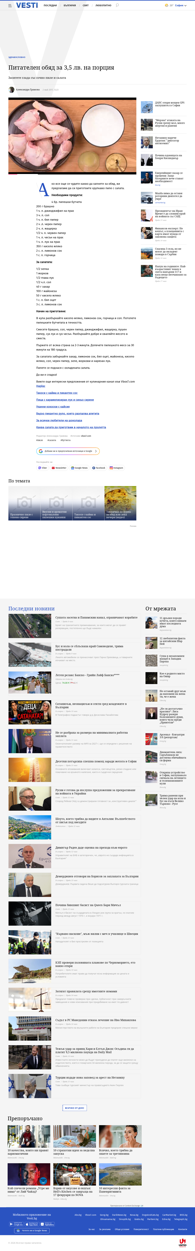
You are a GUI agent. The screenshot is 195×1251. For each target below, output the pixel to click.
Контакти (182, 1229)
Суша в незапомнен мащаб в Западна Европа (172, 658)
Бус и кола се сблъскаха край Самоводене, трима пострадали (89, 647)
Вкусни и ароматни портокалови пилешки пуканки (54, 514)
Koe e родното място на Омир (172, 675)
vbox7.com (86, 436)
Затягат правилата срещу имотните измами (86, 991)
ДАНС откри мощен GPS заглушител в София (169, 104)
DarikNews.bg (119, 1215)
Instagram (118, 468)
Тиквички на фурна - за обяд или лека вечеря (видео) (119, 514)
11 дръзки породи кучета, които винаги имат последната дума (173, 622)
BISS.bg (183, 1215)
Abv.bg (78, 1215)
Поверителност (141, 1229)
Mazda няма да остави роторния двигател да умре (168, 196)
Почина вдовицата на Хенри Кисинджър (168, 157)
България (70, 5)
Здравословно (16, 57)
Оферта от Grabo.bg (64, 679)
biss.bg (157, 185)
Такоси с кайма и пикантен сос (57, 393)
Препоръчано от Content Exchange (125, 1206)
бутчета (66, 440)
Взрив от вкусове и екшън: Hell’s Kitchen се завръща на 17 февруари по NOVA (72, 1191)
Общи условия (122, 1229)
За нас (92, 1229)
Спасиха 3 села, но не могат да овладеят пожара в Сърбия (168, 251)
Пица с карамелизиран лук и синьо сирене (65, 400)
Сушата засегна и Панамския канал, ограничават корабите (96, 617)
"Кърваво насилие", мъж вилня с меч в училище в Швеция (96, 934)
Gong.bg (104, 1215)
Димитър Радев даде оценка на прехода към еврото (91, 847)
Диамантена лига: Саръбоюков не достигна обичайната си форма (173, 756)
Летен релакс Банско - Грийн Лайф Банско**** (87, 675)
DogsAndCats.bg (150, 1215)
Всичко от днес (74, 1108)
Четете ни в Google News (34, 1230)
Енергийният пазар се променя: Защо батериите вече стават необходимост (169, 177)
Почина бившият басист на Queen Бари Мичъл (88, 905)
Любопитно (103, 5)
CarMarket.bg (169, 1215)
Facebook (100, 468)
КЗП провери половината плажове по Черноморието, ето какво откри (95, 964)
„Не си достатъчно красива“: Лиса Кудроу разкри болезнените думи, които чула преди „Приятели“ (171, 715)
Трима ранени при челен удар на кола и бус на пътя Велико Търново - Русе (173, 799)
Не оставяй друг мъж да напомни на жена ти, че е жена (173, 693)
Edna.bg (166, 1219)
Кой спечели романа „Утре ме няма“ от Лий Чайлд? (28, 1189)
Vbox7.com (90, 1215)
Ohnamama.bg (107, 1219)
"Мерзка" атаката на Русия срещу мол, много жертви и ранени (170, 122)
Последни (50, 5)
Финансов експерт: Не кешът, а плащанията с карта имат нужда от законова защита (169, 232)
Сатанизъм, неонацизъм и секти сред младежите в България (91, 705)
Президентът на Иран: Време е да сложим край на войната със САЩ (170, 213)
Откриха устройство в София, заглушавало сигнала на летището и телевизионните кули (173, 778)
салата (52, 440)
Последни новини (31, 608)
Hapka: (40, 386)
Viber (44, 468)
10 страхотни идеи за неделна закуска (74, 1152)
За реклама (105, 1229)
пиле (40, 440)
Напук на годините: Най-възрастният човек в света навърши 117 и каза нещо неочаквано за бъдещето (170, 272)
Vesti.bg (27, 5)
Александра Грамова (28, 89)
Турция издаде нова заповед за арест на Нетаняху (90, 1077)
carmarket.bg (160, 202)
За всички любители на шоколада (59, 420)
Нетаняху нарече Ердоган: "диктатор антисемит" (167, 140)
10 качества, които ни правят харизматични (28, 1152)
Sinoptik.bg (125, 1219)
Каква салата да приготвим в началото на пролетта (71, 427)
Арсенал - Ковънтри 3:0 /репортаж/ (172, 736)
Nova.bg (134, 1215)
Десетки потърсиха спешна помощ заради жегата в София (95, 761)
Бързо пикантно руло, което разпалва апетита (67, 413)
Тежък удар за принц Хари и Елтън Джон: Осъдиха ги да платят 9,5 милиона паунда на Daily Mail (94, 1050)
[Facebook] (187, 1233)
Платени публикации (163, 1229)
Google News (81, 468)
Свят (86, 5)
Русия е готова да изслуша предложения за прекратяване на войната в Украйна (95, 791)
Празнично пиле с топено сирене (21, 516)
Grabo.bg (139, 1219)
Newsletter (61, 468)
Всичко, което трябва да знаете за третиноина (115, 1152)
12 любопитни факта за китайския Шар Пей (172, 641)
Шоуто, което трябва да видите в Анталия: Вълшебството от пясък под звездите (95, 820)
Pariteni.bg (152, 1219)
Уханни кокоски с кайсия (53, 406)
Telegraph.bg (180, 1219)
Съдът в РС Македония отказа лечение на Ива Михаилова (95, 1020)
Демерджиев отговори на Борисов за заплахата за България (96, 876)
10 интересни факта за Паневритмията (114, 1189)
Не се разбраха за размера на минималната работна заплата (91, 734)
